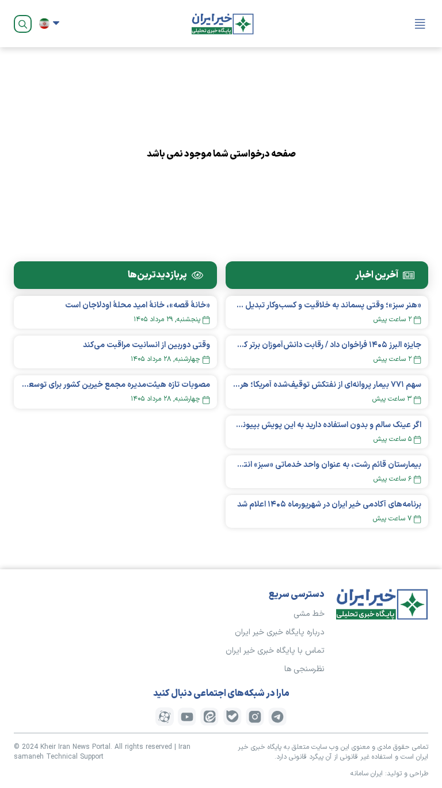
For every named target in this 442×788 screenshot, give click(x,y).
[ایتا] (209, 716)
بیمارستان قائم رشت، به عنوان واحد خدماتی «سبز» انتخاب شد (327, 465)
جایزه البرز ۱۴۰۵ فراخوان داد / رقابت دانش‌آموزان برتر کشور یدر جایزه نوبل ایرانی (327, 345)
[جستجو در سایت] (23, 24)
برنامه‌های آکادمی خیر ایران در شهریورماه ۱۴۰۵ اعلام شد (329, 504)
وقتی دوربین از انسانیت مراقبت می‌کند (146, 345)
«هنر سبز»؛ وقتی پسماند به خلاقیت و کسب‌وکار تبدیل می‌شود (327, 305)
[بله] (232, 716)
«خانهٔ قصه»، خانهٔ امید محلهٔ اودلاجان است (137, 305)
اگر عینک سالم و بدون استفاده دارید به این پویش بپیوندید (327, 425)
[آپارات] (164, 716)
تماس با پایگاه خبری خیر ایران (275, 651)
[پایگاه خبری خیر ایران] (223, 24)
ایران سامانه (366, 773)
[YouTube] (187, 716)
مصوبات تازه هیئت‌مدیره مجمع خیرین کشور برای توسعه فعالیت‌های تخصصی (115, 385)
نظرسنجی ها (304, 669)
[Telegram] (277, 716)
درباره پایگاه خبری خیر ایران (280, 632)
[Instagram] (255, 716)
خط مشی (309, 614)
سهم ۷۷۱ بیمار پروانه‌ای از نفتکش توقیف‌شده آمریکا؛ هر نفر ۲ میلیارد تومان (327, 385)
